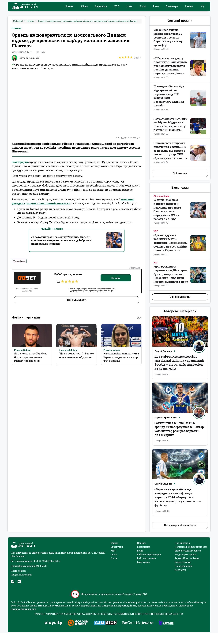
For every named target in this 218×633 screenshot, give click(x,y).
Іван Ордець (20, 162)
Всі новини (180, 173)
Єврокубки (101, 6)
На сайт (115, 278)
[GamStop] (105, 623)
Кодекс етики (183, 562)
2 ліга (143, 6)
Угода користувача (185, 554)
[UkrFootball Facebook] (12, 581)
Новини (69, 6)
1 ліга (129, 6)
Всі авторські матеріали (180, 525)
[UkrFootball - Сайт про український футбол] (23, 6)
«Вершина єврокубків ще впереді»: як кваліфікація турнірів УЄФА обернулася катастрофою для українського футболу (177, 497)
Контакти (180, 569)
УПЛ (116, 6)
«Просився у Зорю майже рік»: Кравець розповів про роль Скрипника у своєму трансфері (168, 37)
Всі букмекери (76, 299)
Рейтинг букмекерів (149, 554)
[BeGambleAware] (138, 623)
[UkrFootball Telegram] (19, 581)
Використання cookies (188, 550)
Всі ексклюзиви (179, 296)
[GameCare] (166, 623)
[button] (202, 6)
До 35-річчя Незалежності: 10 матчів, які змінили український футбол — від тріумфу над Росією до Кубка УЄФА (179, 363)
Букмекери (172, 6)
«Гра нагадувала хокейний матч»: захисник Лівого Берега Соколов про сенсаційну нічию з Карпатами (171, 242)
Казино (189, 6)
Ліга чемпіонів (161, 196)
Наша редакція (183, 565)
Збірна (84, 6)
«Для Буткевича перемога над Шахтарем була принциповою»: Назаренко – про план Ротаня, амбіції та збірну (171, 274)
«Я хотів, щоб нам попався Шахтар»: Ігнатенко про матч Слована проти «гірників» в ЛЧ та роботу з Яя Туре (167, 209)
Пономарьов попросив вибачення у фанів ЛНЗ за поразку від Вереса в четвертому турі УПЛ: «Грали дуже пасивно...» (170, 150)
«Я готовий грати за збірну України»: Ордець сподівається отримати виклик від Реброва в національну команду (61, 240)
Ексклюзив (143, 546)
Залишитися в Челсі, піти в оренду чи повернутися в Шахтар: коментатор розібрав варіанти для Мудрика (179, 429)
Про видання (182, 542)
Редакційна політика (187, 558)
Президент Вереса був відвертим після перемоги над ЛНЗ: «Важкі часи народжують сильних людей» (169, 96)
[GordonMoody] (78, 623)
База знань (143, 562)
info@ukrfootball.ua (21, 574)
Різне (156, 6)
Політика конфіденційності (191, 546)
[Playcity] (53, 623)
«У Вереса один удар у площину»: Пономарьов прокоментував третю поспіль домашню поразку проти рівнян (170, 65)
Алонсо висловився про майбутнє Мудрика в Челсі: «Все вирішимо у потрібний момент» (170, 124)
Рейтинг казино (146, 558)
